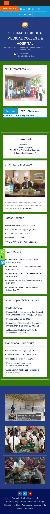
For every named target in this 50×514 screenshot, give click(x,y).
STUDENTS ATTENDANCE (17, 234)
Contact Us (28, 508)
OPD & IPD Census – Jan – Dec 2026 (21, 242)
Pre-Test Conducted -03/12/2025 (20, 359)
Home (23, 502)
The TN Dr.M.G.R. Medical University (25, 150)
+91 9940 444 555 (22, 53)
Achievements (39, 505)
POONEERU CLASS (14, 308)
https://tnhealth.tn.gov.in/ (25, 153)
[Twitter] (25, 14)
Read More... (28, 208)
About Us (32, 502)
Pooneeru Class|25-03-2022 (18, 319)
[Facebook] (20, 14)
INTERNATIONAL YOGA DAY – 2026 (21, 225)
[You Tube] (30, 14)
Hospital (7, 505)
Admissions (27, 505)
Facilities (16, 505)
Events (19, 508)
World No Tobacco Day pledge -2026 (21, 229)
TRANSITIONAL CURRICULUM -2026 (21, 355)
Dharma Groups (12, 502)
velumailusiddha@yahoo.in (26, 56)
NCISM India (25, 145)
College (40, 502)
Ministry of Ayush (25, 147)
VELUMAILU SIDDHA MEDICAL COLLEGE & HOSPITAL (25, 38)
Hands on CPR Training (15, 238)
